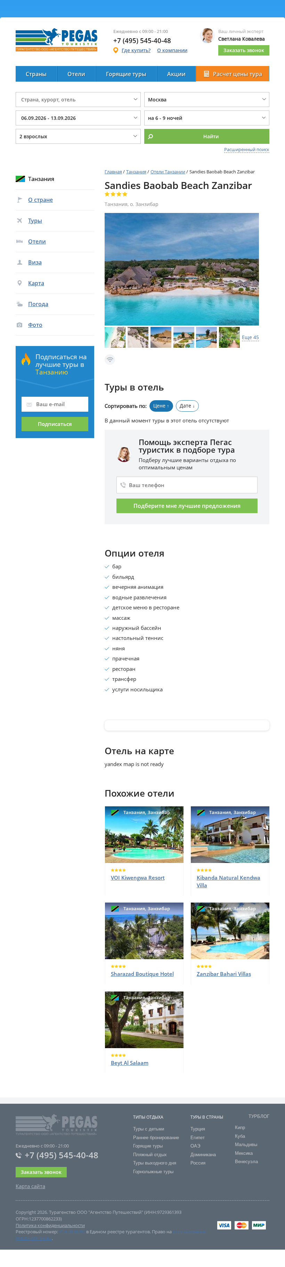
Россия (197, 1163)
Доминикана (203, 1154)
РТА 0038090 (72, 1231)
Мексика (244, 1153)
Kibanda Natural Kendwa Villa (228, 881)
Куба (240, 1136)
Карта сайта (30, 1186)
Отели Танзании (167, 171)
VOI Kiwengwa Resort (138, 877)
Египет (197, 1137)
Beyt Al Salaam (129, 1062)
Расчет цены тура (237, 74)
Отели (76, 74)
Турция (197, 1129)
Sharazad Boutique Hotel (142, 973)
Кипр (240, 1127)
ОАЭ (195, 1146)
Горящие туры (126, 74)
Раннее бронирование (156, 1137)
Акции (176, 74)
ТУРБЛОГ (259, 1116)
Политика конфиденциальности (50, 1225)
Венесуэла (246, 1161)
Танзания (136, 171)
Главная (113, 171)
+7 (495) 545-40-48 (61, 1155)
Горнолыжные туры (153, 1171)
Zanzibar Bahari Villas (224, 973)
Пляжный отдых (150, 1154)
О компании (172, 50)
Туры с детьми (148, 1129)
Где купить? (136, 50)
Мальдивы (246, 1144)
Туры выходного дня (154, 1163)
